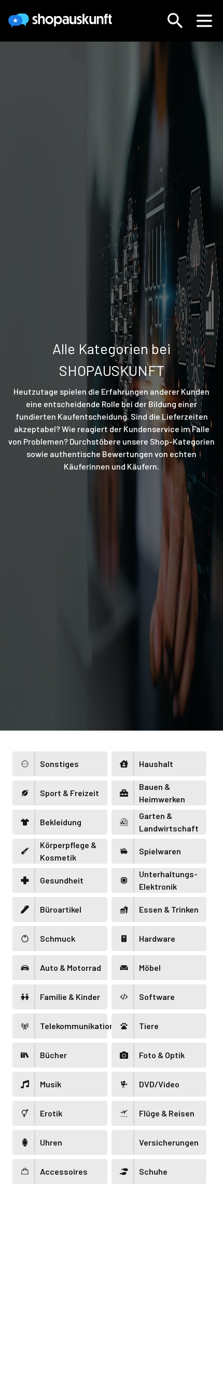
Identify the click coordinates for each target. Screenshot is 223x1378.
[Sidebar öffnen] (204, 20)
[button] (175, 20)
